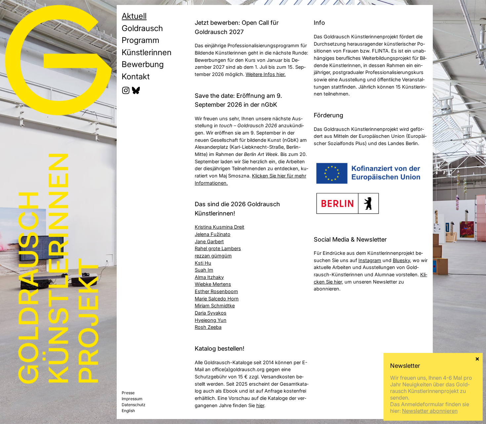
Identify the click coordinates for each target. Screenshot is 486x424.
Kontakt (136, 76)
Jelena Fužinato (212, 234)
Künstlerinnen (147, 52)
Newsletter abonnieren (430, 410)
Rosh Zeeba (208, 327)
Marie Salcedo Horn (217, 298)
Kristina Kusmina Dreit (219, 227)
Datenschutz (133, 404)
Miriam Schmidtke (215, 305)
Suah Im (204, 270)
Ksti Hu (203, 263)
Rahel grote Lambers (218, 248)
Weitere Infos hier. (266, 74)
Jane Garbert (209, 241)
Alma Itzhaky (209, 277)
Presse (128, 392)
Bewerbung (143, 64)
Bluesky (401, 260)
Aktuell (134, 16)
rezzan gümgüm (213, 255)
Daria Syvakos (210, 313)
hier (260, 405)
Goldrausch (142, 28)
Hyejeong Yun (210, 320)
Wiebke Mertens (213, 284)
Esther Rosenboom (216, 291)
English (128, 410)
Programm (140, 40)
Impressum (132, 398)
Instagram (369, 260)
